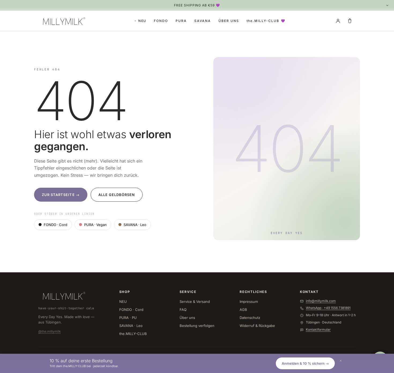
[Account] (338, 21)
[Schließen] (340, 360)
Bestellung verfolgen (197, 325)
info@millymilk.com (321, 301)
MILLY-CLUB (266, 21)
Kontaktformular (318, 329)
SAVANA (202, 21)
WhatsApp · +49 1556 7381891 (328, 308)
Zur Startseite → (61, 195)
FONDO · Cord (55, 225)
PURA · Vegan (95, 225)
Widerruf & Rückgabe (257, 325)
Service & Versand (195, 301)
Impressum (249, 301)
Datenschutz (250, 317)
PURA (181, 21)
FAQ (183, 309)
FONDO (161, 21)
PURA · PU (128, 317)
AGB (243, 309)
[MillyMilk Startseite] (63, 21)
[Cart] (350, 21)
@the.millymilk (49, 331)
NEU (142, 21)
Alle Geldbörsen (116, 195)
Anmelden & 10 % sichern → (305, 363)
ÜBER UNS (228, 21)
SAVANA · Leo (135, 225)
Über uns (187, 317)
